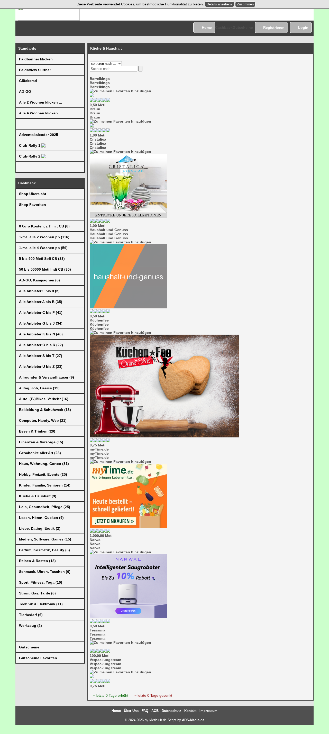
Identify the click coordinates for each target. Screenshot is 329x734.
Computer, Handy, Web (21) (43, 420)
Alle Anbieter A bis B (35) (40, 302)
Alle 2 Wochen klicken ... (40, 102)
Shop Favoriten (32, 205)
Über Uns (131, 711)
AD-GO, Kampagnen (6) (39, 280)
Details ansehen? (219, 4)
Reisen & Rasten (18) (37, 561)
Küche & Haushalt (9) (37, 496)
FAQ (145, 711)
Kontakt (190, 711)
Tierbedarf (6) (31, 615)
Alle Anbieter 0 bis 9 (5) (39, 291)
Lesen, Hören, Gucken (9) (41, 518)
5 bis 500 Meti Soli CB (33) (42, 258)
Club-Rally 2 (30, 156)
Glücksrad (28, 81)
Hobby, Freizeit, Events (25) (43, 474)
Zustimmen (245, 4)
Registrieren (274, 27)
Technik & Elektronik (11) (41, 604)
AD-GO (25, 91)
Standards (27, 48)
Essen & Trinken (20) (37, 431)
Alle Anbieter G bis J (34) (40, 323)
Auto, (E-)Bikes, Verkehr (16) (43, 399)
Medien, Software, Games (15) (45, 539)
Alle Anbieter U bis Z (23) (40, 366)
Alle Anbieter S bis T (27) (40, 356)
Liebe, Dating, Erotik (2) (39, 528)
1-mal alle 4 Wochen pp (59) (43, 248)
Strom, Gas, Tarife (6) (37, 593)
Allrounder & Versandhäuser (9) (46, 377)
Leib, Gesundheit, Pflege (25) (44, 507)
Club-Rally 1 (30, 145)
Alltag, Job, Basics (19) (39, 388)
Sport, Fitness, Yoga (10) (40, 582)
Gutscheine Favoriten (38, 658)
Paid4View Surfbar (35, 70)
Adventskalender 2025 (38, 135)
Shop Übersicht (32, 194)
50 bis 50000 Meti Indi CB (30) (45, 269)
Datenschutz (171, 711)
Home (207, 27)
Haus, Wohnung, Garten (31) (44, 464)
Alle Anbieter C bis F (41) (40, 312)
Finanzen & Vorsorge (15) (41, 442)
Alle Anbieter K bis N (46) (41, 334)
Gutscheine (243, 27)
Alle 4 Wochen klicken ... (40, 113)
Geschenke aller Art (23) (40, 453)
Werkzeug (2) (30, 625)
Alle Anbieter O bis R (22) (41, 345)
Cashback (224, 27)
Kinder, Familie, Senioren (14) (44, 485)
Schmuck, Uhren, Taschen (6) (44, 572)
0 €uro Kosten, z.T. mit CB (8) (44, 226)
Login (303, 27)
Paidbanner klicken (36, 59)
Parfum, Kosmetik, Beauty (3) (44, 550)
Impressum (208, 711)
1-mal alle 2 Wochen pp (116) (44, 237)
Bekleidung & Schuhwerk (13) (45, 410)
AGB (155, 711)
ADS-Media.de (193, 720)
